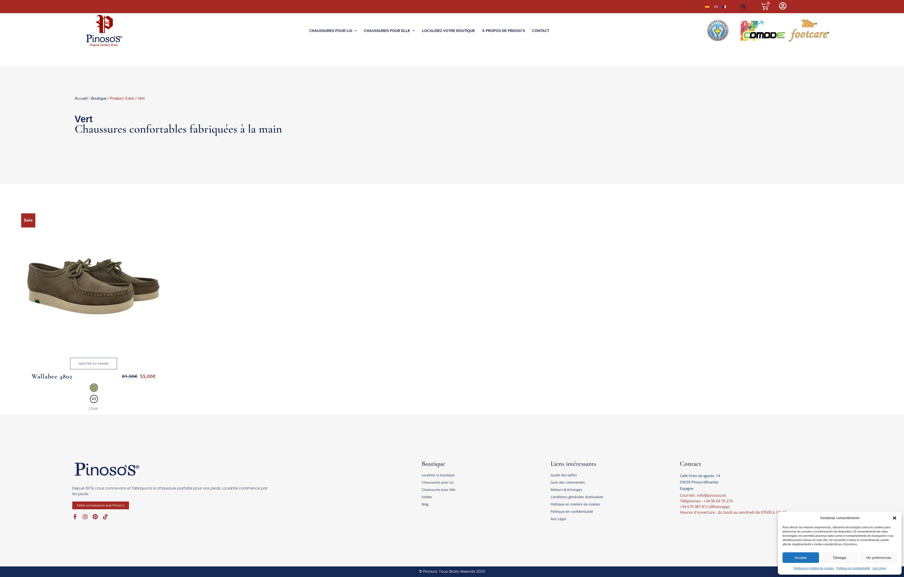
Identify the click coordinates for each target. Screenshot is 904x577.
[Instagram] (85, 516)
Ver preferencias (878, 558)
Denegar (839, 558)
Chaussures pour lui (330, 31)
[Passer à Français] (725, 6)
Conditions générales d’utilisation (577, 497)
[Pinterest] (95, 516)
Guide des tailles (564, 475)
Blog (425, 504)
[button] (894, 518)
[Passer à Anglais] (716, 6)
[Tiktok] (105, 516)
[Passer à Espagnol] (707, 6)
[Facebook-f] (75, 516)
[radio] (93, 387)
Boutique (98, 98)
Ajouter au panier (93, 363)
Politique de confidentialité (853, 568)
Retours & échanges (566, 489)
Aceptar (801, 558)
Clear (93, 408)
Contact (540, 31)
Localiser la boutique (438, 475)
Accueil (81, 98)
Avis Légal (879, 568)
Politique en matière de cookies (814, 568)
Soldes (427, 497)
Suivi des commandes (568, 482)
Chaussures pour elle (387, 31)
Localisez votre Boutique (448, 31)
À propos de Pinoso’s (503, 31)
